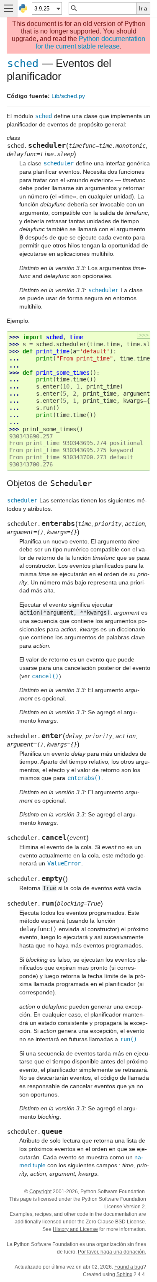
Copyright (40, 1191)
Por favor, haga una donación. (112, 1252)
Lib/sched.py (68, 96)
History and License (75, 1229)
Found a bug (128, 1267)
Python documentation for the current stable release (90, 42)
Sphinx (124, 1274)
